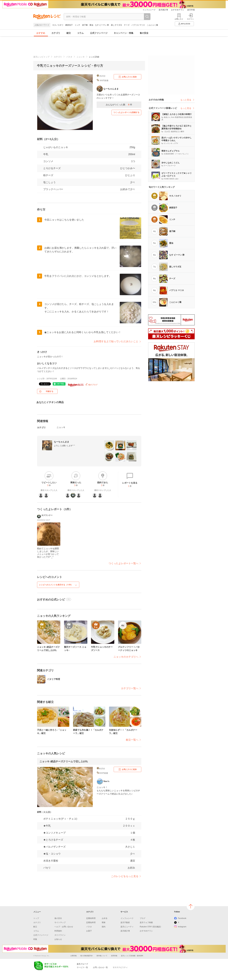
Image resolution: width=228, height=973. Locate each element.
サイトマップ (60, 922)
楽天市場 (191, 10)
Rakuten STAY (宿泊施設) (150, 927)
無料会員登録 (185, 24)
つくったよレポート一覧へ (123, 563)
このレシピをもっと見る (124, 876)
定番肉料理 (91, 918)
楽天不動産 (125, 922)
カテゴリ (55, 33)
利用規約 (58, 931)
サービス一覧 (82, 967)
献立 (69, 33)
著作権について (101, 956)
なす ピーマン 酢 (102, 25)
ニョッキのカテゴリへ (126, 656)
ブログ (142, 918)
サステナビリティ (120, 967)
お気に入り (179, 19)
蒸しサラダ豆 (116, 25)
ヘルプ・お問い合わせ (63, 927)
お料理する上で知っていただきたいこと (116, 341)
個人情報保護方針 (86, 956)
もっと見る (185, 100)
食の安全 (144, 33)
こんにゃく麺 (152, 25)
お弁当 (104, 918)
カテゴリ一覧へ (129, 688)
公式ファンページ (98, 33)
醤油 (91, 25)
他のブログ (93, 385)
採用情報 (114, 956)
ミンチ (77, 25)
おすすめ (40, 33)
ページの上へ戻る (191, 906)
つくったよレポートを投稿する (126, 112)
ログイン (190, 19)
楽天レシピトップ (41, 57)
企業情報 (73, 956)
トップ (36, 918)
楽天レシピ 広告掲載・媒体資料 (132, 956)
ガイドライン (60, 935)
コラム (80, 33)
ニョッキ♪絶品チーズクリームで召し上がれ (64, 761)
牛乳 (45, 154)
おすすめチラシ (177, 10)
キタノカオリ (57, 25)
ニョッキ (81, 57)
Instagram (182, 927)
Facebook (182, 918)
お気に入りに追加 (129, 77)
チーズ (127, 25)
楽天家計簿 (163, 10)
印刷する (49, 391)
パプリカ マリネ (138, 25)
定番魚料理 (91, 922)
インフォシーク (149, 10)
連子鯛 (85, 25)
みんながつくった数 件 (119, 104)
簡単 (103, 922)
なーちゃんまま (61, 441)
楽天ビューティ (127, 927)
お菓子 (89, 931)
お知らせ (58, 939)
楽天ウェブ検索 (146, 922)
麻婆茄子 (69, 25)
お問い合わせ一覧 (100, 967)
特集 (35, 939)
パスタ (69, 57)
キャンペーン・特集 (123, 33)
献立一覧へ (132, 739)
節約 (103, 927)
